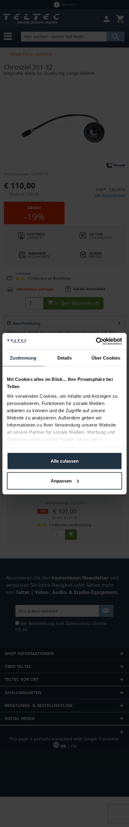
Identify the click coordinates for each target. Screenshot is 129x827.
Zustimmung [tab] (23, 357)
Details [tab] (64, 357)
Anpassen (61, 480)
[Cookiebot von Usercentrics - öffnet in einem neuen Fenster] (96, 341)
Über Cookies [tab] (106, 357)
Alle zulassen (65, 461)
